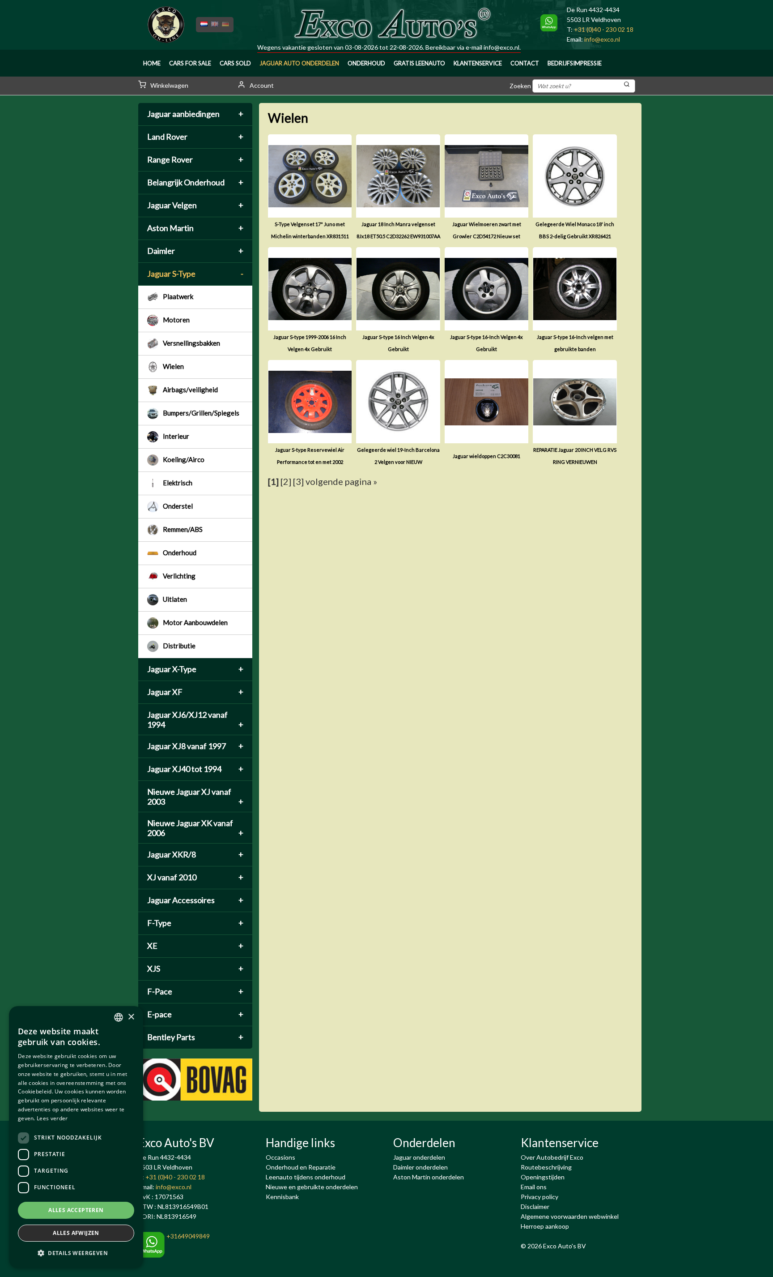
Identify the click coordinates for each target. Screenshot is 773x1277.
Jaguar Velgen (195, 205)
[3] (298, 481)
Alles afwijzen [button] (76, 1233)
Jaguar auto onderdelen (299, 63)
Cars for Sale (190, 63)
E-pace (195, 1014)
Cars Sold (235, 63)
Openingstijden (543, 1177)
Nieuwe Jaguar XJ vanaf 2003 (195, 796)
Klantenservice (478, 63)
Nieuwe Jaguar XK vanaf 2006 (195, 828)
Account (261, 85)
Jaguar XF (195, 692)
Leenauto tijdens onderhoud (305, 1177)
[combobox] (118, 1017)
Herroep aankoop (545, 1226)
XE (195, 946)
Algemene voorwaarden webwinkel (570, 1216)
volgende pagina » (341, 481)
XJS (195, 968)
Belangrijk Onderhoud (195, 182)
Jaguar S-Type (195, 274)
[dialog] (76, 1137)
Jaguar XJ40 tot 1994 (195, 769)
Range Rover (195, 159)
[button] (76, 1253)
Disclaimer (535, 1206)
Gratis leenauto (419, 63)
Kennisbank (282, 1196)
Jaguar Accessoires (195, 900)
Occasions (280, 1157)
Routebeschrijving (546, 1167)
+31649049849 (187, 1236)
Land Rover (195, 136)
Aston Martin (195, 228)
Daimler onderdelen (420, 1167)
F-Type (195, 923)
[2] (285, 481)
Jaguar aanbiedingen (195, 114)
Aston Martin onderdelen (428, 1177)
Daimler (195, 251)
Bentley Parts (195, 1037)
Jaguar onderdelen (419, 1157)
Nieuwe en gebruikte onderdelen (312, 1187)
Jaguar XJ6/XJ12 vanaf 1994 (195, 719)
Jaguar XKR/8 (195, 854)
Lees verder (52, 1118)
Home (152, 63)
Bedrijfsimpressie (575, 63)
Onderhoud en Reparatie (301, 1167)
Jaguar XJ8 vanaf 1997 (195, 746)
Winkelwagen (168, 85)
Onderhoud (366, 63)
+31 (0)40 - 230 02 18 (603, 29)
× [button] (130, 1017)
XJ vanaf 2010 (195, 877)
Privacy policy (539, 1196)
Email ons (534, 1187)
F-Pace (195, 991)
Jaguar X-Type (195, 669)
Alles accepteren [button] (75, 1210)
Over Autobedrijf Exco (552, 1157)
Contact (524, 63)
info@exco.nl (501, 47)
